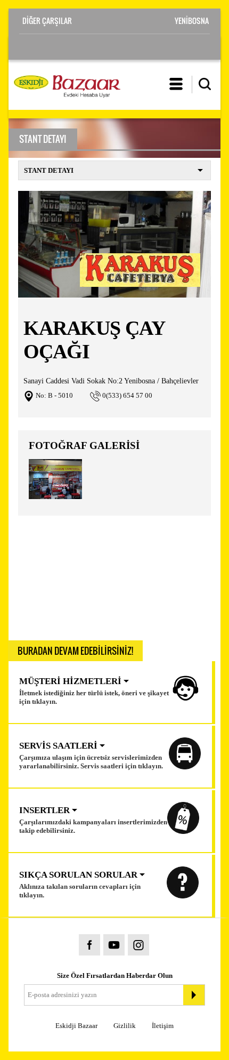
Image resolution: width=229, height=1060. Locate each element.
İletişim (163, 1026)
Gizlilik (124, 1026)
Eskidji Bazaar (76, 1026)
